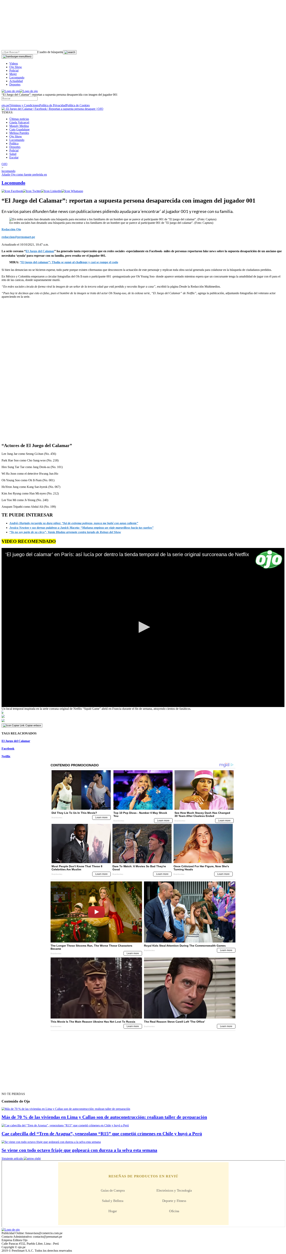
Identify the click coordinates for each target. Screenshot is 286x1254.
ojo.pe (5, 105)
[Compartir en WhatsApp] (72, 191)
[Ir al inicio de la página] (10, 1087)
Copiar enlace (33, 725)
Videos (13, 63)
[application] (143, 627)
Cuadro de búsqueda (50, 52)
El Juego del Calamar (16, 741)
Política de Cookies (78, 105)
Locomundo (16, 77)
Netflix (6, 756)
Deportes (14, 84)
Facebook (8, 748)
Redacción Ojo (11, 229)
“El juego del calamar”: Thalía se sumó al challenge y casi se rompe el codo (69, 262)
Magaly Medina (19, 126)
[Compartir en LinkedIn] (51, 191)
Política (13, 143)
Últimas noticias (19, 119)
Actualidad (16, 81)
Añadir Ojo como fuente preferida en (24, 174)
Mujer (13, 74)
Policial (13, 70)
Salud (12, 154)
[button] (143, 627)
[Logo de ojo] (11, 91)
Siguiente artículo (12, 1158)
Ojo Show (15, 67)
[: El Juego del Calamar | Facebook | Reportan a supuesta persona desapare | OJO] (52, 108)
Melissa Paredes (19, 133)
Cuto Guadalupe (19, 129)
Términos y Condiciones (24, 105)
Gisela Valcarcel (19, 122)
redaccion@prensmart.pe (18, 237)
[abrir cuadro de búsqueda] (70, 52)
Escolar (13, 157)
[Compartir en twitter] (32, 191)
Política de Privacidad (52, 105)
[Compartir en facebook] (12, 191)
